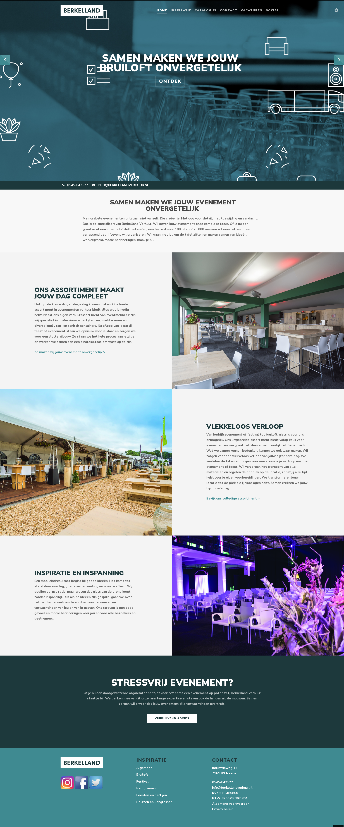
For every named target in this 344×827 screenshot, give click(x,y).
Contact (228, 10)
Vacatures (251, 10)
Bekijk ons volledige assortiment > (233, 498)
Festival (142, 781)
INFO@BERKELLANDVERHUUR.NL (123, 185)
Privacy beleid (223, 809)
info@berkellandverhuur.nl (232, 787)
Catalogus (205, 10)
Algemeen (144, 768)
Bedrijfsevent (146, 788)
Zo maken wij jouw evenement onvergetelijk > (69, 352)
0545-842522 (77, 185)
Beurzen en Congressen (154, 802)
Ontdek (170, 81)
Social (272, 10)
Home (162, 10)
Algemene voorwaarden (230, 804)
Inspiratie (181, 10)
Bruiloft (142, 775)
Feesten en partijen (151, 795)
